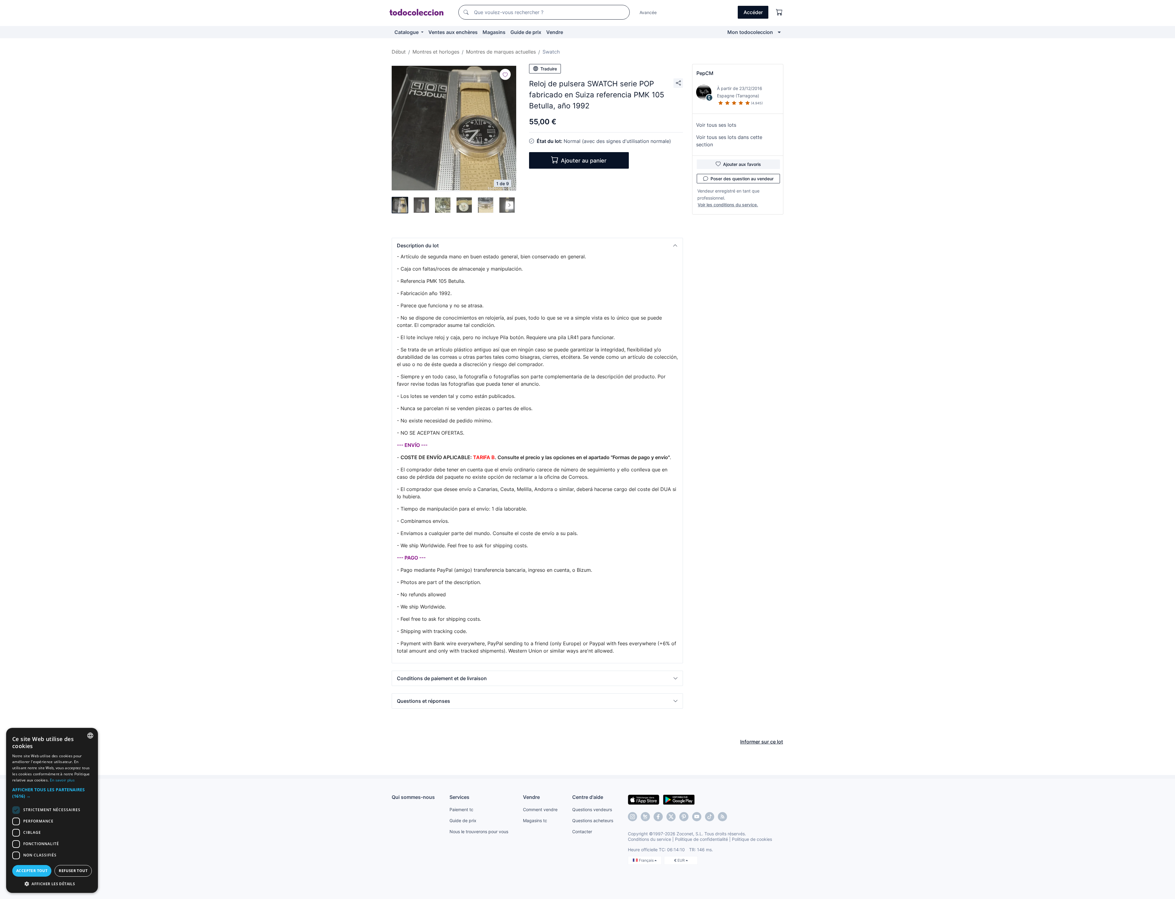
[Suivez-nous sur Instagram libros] (645, 816)
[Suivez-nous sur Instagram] (632, 816)
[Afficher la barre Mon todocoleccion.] (779, 32)
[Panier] (779, 12)
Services (459, 797)
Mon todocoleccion (750, 32)
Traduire (548, 68)
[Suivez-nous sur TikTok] (709, 816)
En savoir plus (62, 780)
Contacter (582, 831)
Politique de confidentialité (701, 839)
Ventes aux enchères (453, 32)
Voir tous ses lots (716, 125)
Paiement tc (461, 809)
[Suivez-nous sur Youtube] (696, 816)
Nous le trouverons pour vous (478, 831)
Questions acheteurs (592, 820)
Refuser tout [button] (73, 870)
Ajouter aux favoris (742, 164)
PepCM (704, 73)
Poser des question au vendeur (742, 178)
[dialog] (52, 810)
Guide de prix (525, 32)
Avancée (648, 12)
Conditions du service (649, 839)
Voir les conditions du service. (728, 204)
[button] (537, 245)
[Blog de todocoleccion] (722, 816)
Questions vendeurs (592, 809)
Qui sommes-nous (413, 797)
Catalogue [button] (407, 32)
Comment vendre (540, 809)
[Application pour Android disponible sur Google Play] (679, 799)
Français (647, 860)
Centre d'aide (587, 797)
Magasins (494, 32)
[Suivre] (505, 74)
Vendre (554, 32)
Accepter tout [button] (31, 870)
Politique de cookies (752, 839)
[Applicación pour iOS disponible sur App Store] (643, 799)
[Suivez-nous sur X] (671, 816)
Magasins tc (535, 820)
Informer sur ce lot (761, 742)
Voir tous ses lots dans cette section (729, 141)
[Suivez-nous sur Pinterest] (683, 816)
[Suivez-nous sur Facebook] (658, 816)
